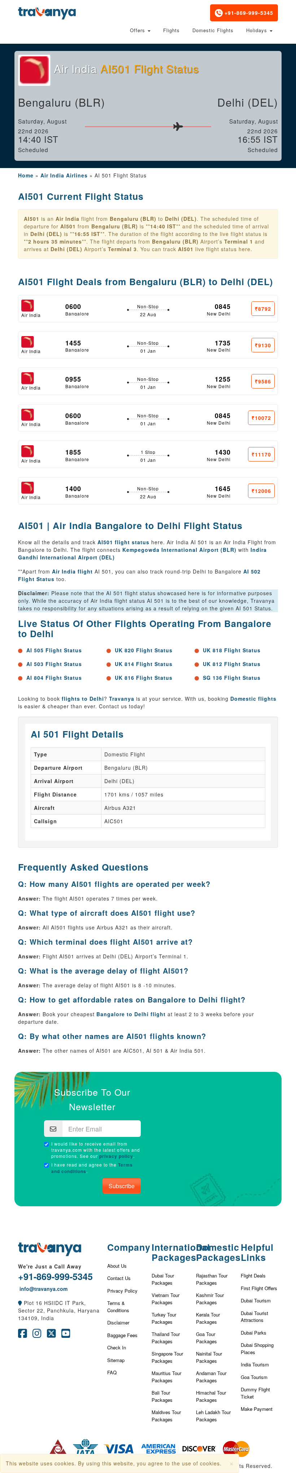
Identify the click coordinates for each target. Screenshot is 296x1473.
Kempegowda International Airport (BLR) (179, 549)
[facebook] (22, 1335)
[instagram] (37, 1335)
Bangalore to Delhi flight (131, 1014)
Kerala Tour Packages (208, 1318)
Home (26, 175)
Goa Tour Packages (206, 1338)
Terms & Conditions (118, 1307)
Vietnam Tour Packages (165, 1299)
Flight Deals (253, 1275)
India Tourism (255, 1364)
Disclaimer (118, 1322)
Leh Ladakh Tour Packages (213, 1416)
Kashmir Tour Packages (210, 1299)
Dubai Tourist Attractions (254, 1317)
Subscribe (122, 1186)
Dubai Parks (253, 1332)
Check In (116, 1347)
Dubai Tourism (256, 1300)
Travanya (122, 698)
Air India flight (72, 571)
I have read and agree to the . (92, 1167)
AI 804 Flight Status (54, 677)
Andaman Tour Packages (211, 1377)
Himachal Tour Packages (211, 1396)
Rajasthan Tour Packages (211, 1279)
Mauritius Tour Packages (166, 1377)
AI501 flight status (123, 542)
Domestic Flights (213, 30)
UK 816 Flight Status (144, 677)
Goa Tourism (254, 1377)
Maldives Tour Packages (166, 1416)
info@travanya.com (43, 1288)
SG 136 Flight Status (232, 677)
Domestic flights (253, 698)
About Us (117, 1265)
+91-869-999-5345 (248, 12)
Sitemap (116, 1360)
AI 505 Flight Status (54, 650)
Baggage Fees (122, 1335)
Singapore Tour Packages (167, 1357)
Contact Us (119, 1278)
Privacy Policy (122, 1290)
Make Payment (257, 1408)
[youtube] (65, 1335)
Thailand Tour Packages (166, 1338)
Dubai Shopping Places (257, 1348)
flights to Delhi (83, 698)
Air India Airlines (64, 175)
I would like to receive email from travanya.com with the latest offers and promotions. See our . (95, 1150)
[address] (20, 1302)
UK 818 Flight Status (232, 650)
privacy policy (116, 1156)
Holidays (257, 30)
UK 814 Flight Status (144, 663)
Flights (171, 30)
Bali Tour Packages (162, 1396)
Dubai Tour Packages (163, 1279)
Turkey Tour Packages (164, 1318)
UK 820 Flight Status (144, 650)
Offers (138, 30)
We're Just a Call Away (50, 1266)
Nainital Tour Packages (209, 1357)
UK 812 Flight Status (232, 663)
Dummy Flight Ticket (255, 1393)
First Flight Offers (259, 1288)
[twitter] (51, 1335)
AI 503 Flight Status (54, 663)
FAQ (112, 1372)
